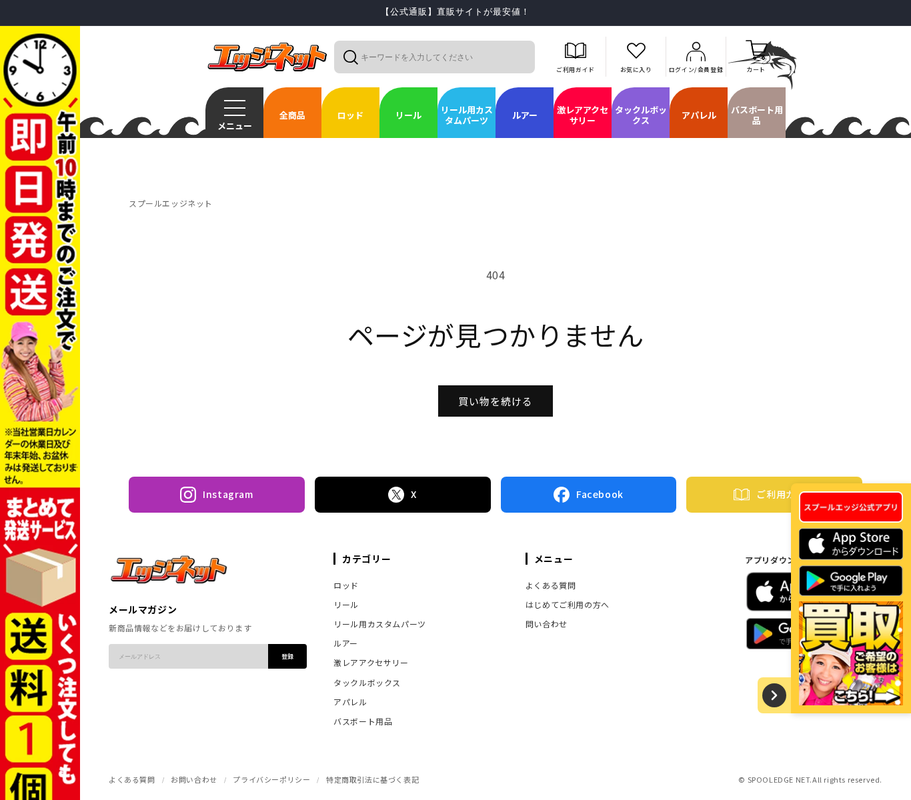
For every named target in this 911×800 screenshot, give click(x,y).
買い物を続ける (495, 401)
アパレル (350, 701)
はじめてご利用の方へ (568, 604)
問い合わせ (547, 623)
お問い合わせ (194, 779)
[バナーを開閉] (774, 695)
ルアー (345, 643)
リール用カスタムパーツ (379, 623)
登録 (287, 656)
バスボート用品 (362, 721)
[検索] (350, 56)
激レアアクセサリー (370, 662)
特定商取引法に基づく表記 (372, 779)
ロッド (346, 585)
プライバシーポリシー (271, 779)
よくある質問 (551, 585)
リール (346, 604)
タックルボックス (367, 682)
